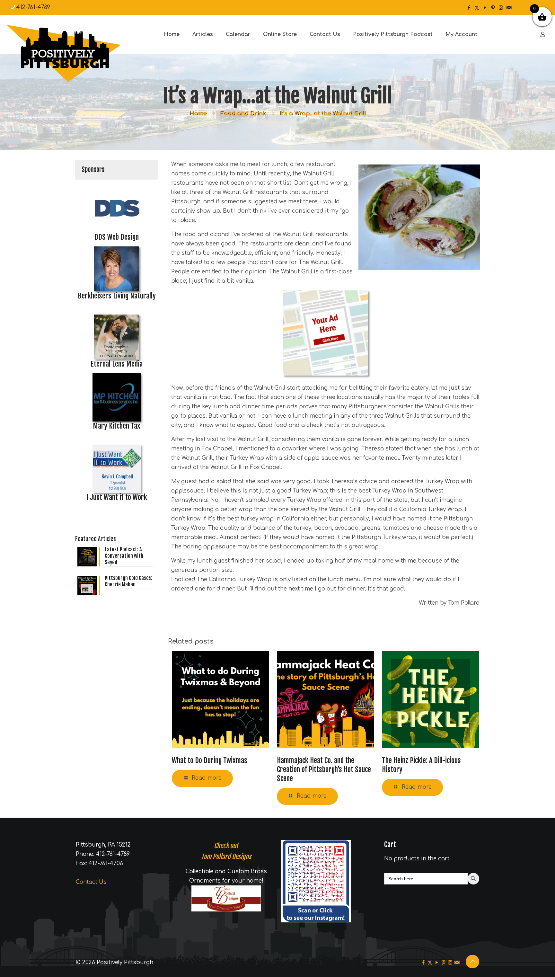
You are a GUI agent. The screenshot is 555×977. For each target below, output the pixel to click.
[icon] (509, 8)
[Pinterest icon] (492, 8)
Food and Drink (243, 113)
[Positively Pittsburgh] (77, 53)
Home (198, 113)
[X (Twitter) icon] (476, 8)
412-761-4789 (33, 7)
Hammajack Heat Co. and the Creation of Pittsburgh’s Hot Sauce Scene (324, 769)
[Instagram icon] (500, 8)
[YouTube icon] (484, 8)
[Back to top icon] (472, 961)
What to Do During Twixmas (209, 760)
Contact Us (91, 882)
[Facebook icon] (468, 8)
